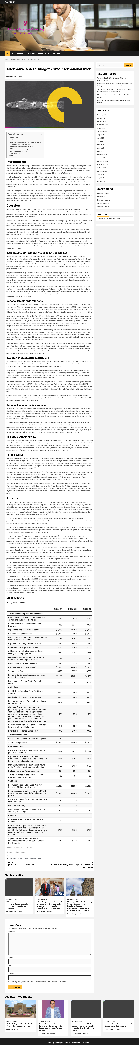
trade (39, 858)
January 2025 (101, 158)
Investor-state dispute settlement (22, 146)
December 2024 (102, 161)
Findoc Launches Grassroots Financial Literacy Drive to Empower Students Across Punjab (51, 1027)
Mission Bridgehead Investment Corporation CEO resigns (118, 1025)
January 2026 (101, 118)
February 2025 (102, 155)
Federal (26, 858)
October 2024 (101, 168)
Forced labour (16, 153)
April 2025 (100, 148)
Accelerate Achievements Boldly (108, 219)
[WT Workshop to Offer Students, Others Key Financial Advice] (20, 1009)
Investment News (103, 207)
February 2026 (102, 115)
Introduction (13, 137)
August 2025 (101, 135)
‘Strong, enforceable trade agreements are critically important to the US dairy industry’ (17, 905)
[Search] (132, 54)
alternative (13, 858)
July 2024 (100, 178)
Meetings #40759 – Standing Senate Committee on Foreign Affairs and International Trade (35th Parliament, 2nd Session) (79, 906)
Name (11, 957)
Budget (20, 858)
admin (20, 76)
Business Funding (103, 193)
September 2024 (102, 171)
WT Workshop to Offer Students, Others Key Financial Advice (19, 1025)
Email (10, 965)
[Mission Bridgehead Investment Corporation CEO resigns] (118, 1009)
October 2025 (101, 128)
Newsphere (76, 1043)
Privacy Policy (44, 53)
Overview (12, 140)
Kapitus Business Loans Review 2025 (20, 863)
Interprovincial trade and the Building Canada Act (27, 142)
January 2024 (101, 181)
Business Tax (101, 197)
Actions (11, 156)
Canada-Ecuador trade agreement (22, 149)
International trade (11, 65)
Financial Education (103, 200)
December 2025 (102, 122)
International (33, 858)
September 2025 (102, 131)
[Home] (7, 53)
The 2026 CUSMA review (19, 151)
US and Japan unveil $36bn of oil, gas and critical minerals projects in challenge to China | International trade (49, 905)
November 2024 (102, 165)
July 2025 (100, 138)
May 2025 (100, 145)
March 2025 (101, 151)
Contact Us (30, 53)
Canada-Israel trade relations (21, 144)
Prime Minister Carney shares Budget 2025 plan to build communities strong (72, 864)
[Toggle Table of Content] (39, 134)
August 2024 (101, 175)
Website (11, 974)
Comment (12, 931)
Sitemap (56, 53)
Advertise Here (17, 53)
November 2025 (102, 125)
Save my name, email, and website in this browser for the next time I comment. (39, 982)
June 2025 (100, 141)
